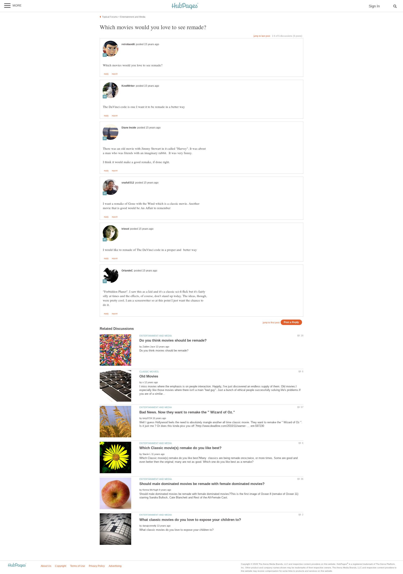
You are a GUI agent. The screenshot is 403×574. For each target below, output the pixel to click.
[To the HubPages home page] (17, 565)
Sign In (374, 6)
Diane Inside (129, 127)
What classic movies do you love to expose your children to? (190, 520)
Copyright (60, 566)
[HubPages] (185, 6)
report (115, 74)
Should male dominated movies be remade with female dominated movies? (201, 484)
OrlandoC (127, 270)
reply (106, 74)
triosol (125, 228)
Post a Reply (291, 322)
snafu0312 (128, 182)
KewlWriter (128, 85)
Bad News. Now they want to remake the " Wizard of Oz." (187, 412)
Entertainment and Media (155, 335)
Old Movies (148, 376)
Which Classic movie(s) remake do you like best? (180, 448)
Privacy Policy (97, 566)
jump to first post (271, 322)
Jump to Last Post (262, 36)
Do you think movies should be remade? (173, 340)
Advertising (115, 566)
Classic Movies (148, 371)
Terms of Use (77, 566)
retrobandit (128, 44)
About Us (46, 566)
